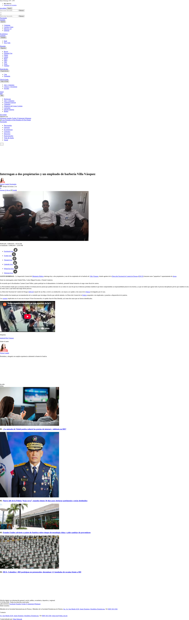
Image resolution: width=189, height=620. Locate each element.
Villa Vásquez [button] (9, 338)
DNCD (141, 276)
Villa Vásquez (94, 276)
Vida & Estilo (4, 79)
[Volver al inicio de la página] (2, 144)
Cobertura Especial (10, 102)
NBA (5, 60)
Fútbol (6, 55)
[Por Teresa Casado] (2, 182)
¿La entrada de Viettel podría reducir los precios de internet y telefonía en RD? (34, 429)
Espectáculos (4, 69)
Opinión (2, 20)
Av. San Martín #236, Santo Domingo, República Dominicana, (19, 616)
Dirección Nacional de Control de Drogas (125, 276)
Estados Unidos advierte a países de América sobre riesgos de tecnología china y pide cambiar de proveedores (47, 532)
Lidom (6, 57)
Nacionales (3, 18)
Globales (3, 35)
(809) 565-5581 (113, 609)
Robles (6, 111)
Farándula (7, 76)
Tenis (5, 64)
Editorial (6, 30)
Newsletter (3, 115)
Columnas (7, 25)
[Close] (1, 14)
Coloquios (7, 104)
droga (174, 276)
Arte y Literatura (9, 85)
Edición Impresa (9, 109)
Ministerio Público (38, 276)
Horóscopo (7, 99)
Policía (88, 292)
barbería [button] (2, 338)
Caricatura (7, 108)
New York (7, 43)
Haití (5, 41)
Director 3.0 (7, 29)
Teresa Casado (4, 184)
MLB (5, 58)
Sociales (6, 88)
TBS (5, 62)
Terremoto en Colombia (10, 5)
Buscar (21, 10)
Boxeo (6, 51)
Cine (5, 74)
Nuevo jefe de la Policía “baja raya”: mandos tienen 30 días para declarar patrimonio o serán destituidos (45, 501)
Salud (2, 92)
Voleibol (6, 66)
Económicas (4, 34)
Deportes (3, 46)
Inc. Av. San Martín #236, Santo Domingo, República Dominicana (84, 609)
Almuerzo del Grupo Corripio (13, 106)
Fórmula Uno (8, 53)
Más (1, 93)
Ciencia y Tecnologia (10, 87)
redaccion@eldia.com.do (59, 616)
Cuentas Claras (8, 27)
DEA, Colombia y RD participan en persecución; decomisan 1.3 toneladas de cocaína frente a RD (42, 572)
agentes (5, 298)
